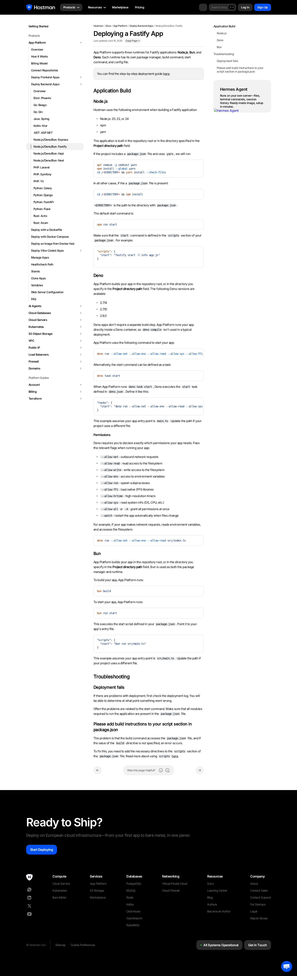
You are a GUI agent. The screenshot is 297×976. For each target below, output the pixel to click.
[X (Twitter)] (29, 905)
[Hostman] (40, 7)
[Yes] (160, 770)
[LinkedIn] (29, 897)
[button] (286, 966)
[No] (167, 770)
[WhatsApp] (29, 889)
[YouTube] (29, 914)
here (166, 74)
